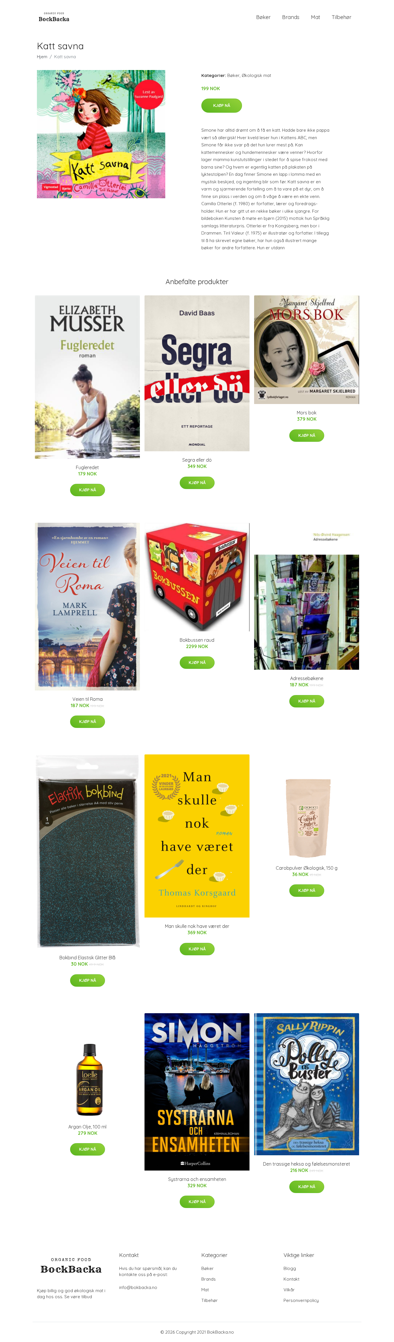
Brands (290, 17)
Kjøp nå (221, 105)
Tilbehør (341, 17)
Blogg (290, 1268)
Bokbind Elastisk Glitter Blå (87, 957)
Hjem (42, 56)
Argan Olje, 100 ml (87, 1127)
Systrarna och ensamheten (197, 1179)
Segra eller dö (197, 460)
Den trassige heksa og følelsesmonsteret (306, 1164)
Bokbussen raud (197, 640)
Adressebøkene (306, 678)
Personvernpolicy (301, 1300)
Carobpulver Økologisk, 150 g (306, 868)
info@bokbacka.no (138, 1287)
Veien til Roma (87, 699)
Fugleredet (87, 467)
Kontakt (291, 1279)
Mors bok (306, 413)
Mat (315, 17)
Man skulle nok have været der (197, 926)
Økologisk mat (256, 75)
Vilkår (289, 1289)
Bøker (263, 17)
